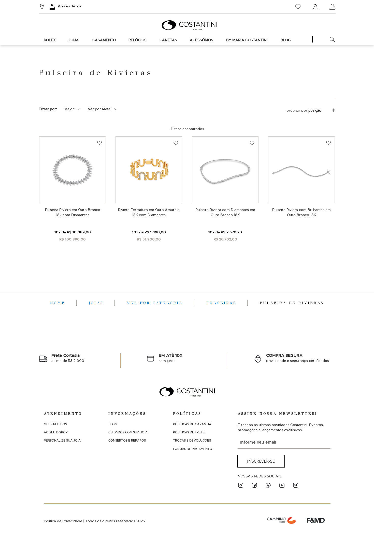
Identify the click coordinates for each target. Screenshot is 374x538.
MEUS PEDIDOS (55, 424)
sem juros (170, 358)
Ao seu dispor (70, 6)
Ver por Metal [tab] (99, 109)
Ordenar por (296, 110)
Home (59, 303)
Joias (73, 40)
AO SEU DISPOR (56, 432)
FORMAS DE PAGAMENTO (192, 449)
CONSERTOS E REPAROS (127, 440)
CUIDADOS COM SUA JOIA (128, 432)
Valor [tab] (69, 109)
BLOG (112, 424)
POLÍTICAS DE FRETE (189, 432)
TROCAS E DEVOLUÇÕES (192, 440)
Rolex (50, 40)
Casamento (104, 40)
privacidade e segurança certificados (297, 358)
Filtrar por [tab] (47, 109)
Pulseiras (222, 303)
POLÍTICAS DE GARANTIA (192, 424)
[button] (99, 143)
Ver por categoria (156, 303)
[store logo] (187, 25)
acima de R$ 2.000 (67, 358)
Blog (286, 40)
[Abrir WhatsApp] (361, 525)
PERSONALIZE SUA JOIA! (62, 440)
